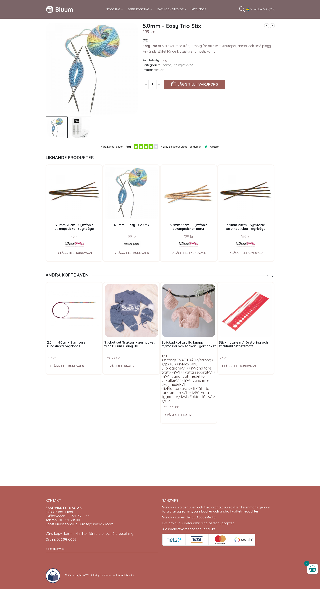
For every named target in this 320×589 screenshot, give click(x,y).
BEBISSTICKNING (138, 9)
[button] (242, 9)
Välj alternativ (122, 366)
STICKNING (113, 9)
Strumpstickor (183, 65)
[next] (272, 25)
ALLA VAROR (264, 9)
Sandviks (169, 507)
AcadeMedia (206, 517)
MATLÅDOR (198, 9)
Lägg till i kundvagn (76, 253)
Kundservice (56, 548)
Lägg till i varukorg (198, 84)
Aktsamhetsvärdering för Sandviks (188, 529)
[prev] (266, 25)
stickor (159, 70)
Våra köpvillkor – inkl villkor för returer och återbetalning (89, 533)
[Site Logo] (59, 9)
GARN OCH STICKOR (170, 9)
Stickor (166, 65)
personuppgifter (221, 523)
